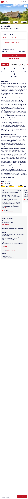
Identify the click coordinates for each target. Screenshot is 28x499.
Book (22, 496)
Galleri (25, 22)
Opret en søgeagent (14, 58)
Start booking (14, 56)
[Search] (23, 2)
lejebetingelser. (11, 250)
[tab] (5, 64)
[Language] (21, 2)
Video (16, 22)
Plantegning (4, 22)
